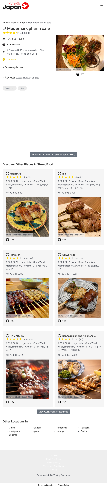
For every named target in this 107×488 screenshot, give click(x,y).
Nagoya (60, 431)
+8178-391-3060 (15, 39)
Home (6, 22)
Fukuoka (37, 427)
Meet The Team (53, 459)
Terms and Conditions (53, 466)
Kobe (22, 22)
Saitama (13, 434)
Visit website (13, 44)
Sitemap (53, 469)
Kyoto (36, 431)
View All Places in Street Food (53, 412)
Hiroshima (62, 427)
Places (14, 22)
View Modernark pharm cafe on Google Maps (53, 155)
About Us (53, 455)
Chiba (12, 427)
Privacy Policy (53, 462)
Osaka (84, 431)
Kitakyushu (14, 431)
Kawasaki (85, 427)
